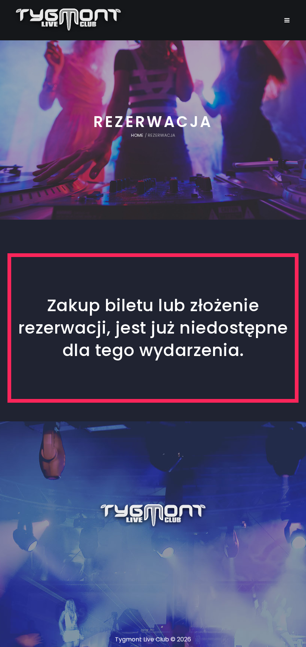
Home (137, 135)
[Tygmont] (153, 516)
